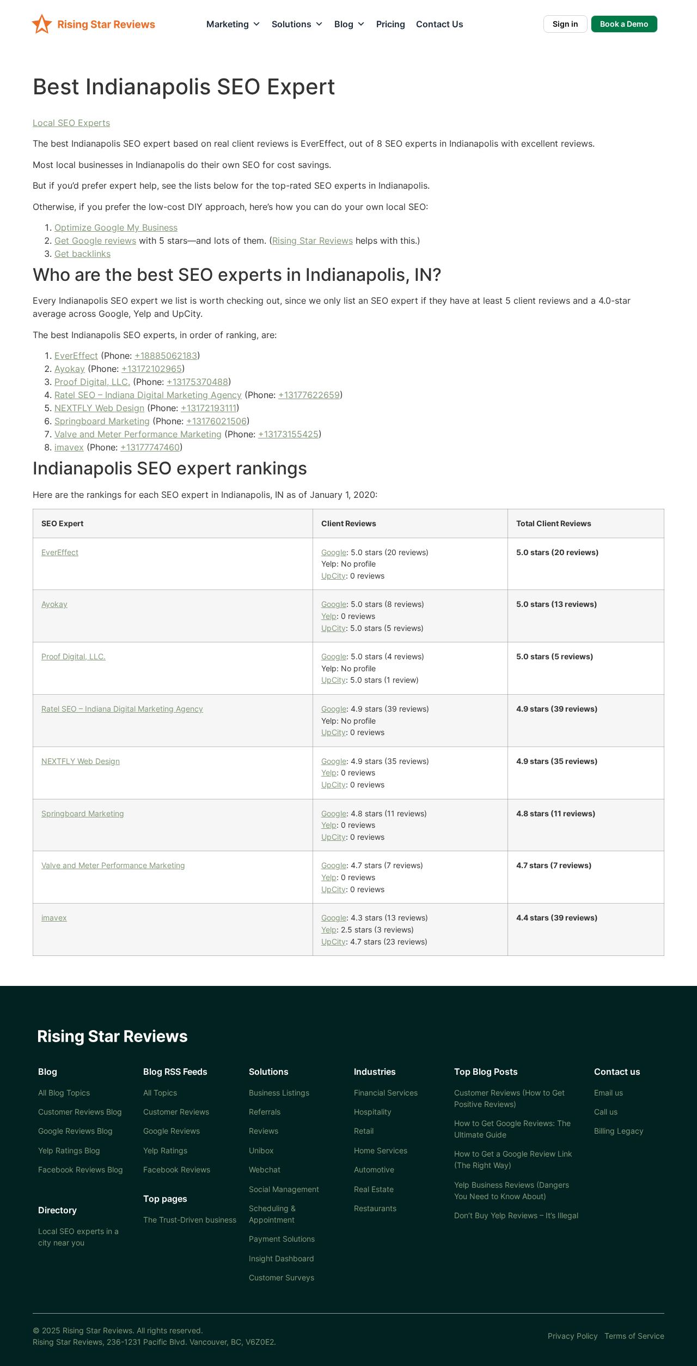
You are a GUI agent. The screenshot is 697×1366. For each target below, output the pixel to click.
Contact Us (439, 24)
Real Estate (374, 1189)
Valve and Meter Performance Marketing (138, 434)
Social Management (284, 1189)
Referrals (264, 1111)
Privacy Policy (573, 1335)
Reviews (263, 1130)
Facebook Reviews (176, 1169)
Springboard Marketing (102, 421)
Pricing (390, 24)
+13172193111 (208, 407)
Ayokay (69, 368)
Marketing (227, 24)
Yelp (329, 616)
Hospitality (373, 1111)
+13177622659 (309, 394)
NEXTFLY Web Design (99, 407)
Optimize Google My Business (116, 227)
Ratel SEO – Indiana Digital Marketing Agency (148, 394)
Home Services (380, 1150)
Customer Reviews (176, 1111)
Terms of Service (634, 1335)
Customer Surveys (281, 1277)
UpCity (333, 575)
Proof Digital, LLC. (92, 381)
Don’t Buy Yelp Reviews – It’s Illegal (516, 1215)
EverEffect (76, 355)
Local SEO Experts (71, 122)
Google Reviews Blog (75, 1130)
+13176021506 (216, 421)
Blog (343, 24)
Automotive (374, 1169)
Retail (364, 1130)
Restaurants (375, 1208)
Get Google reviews (95, 240)
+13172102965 (151, 368)
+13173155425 (288, 434)
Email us (608, 1092)
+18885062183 (165, 355)
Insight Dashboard (281, 1258)
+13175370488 (197, 381)
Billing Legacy (619, 1130)
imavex (69, 447)
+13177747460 (150, 447)
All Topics (160, 1092)
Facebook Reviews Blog (80, 1169)
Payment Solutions (282, 1238)
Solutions (291, 24)
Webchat (264, 1169)
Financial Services (386, 1092)
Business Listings (279, 1092)
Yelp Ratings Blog (69, 1150)
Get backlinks (82, 253)
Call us (605, 1111)
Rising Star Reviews (312, 240)
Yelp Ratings (165, 1150)
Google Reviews (171, 1130)
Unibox (261, 1150)
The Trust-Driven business (189, 1219)
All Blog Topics (64, 1092)
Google (333, 552)
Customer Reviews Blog (80, 1111)
